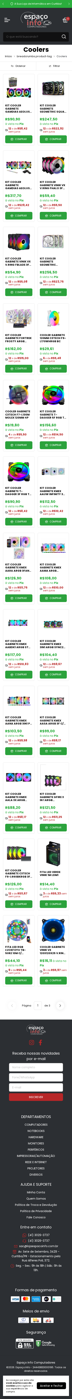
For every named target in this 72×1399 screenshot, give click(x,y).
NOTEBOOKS (36, 1131)
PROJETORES (36, 1168)
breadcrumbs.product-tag (34, 56)
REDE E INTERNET (36, 1162)
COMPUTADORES (36, 1125)
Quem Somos (36, 1199)
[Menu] (8, 20)
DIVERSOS (36, 1175)
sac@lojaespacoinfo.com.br (38, 1246)
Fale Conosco (36, 1217)
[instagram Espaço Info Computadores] (31, 1043)
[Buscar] (63, 36)
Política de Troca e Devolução (36, 1205)
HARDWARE (36, 1137)
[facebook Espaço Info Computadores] (40, 1043)
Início (8, 56)
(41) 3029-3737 (39, 1235)
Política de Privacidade (36, 1211)
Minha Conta (36, 1192)
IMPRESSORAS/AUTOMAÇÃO (36, 1156)
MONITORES (36, 1143)
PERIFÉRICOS (36, 1150)
